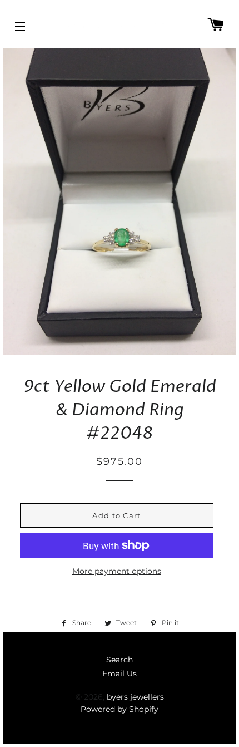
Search (119, 660)
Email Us (119, 674)
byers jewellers (135, 697)
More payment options (116, 571)
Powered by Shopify (119, 709)
